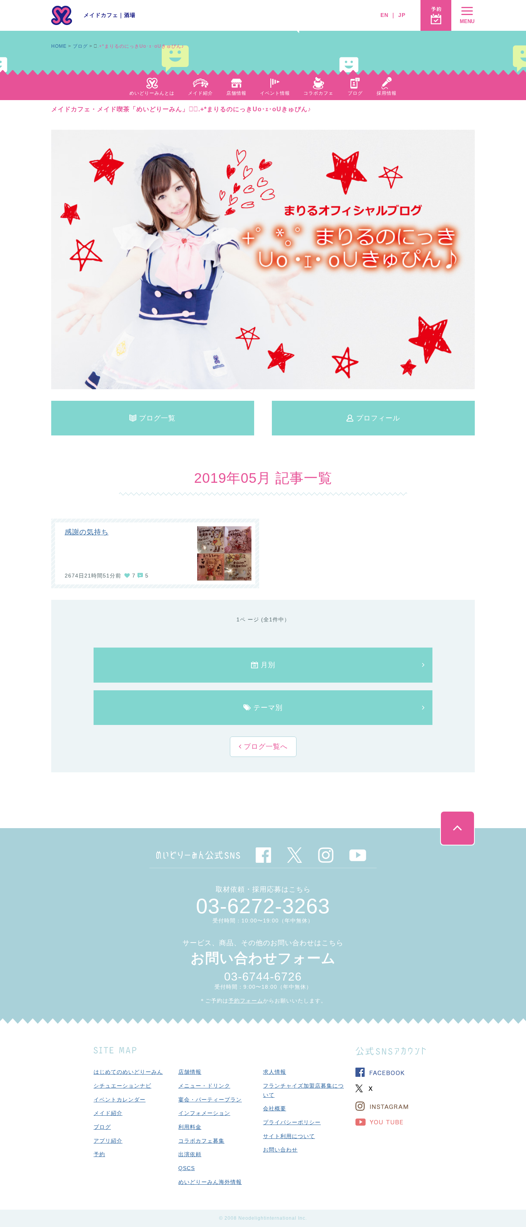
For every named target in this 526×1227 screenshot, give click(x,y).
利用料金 (189, 1127)
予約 (99, 1154)
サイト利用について (289, 1136)
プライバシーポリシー (292, 1122)
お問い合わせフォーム (263, 958)
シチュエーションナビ (122, 1086)
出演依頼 (189, 1154)
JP (401, 15)
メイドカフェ (101, 15)
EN (384, 15)
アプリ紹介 (108, 1141)
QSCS (186, 1168)
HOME (59, 46)
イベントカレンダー (120, 1099)
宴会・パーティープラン (210, 1099)
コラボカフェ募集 (201, 1141)
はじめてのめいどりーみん (128, 1072)
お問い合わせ (280, 1150)
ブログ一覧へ (264, 746)
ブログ (80, 46)
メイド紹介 (108, 1113)
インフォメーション (204, 1113)
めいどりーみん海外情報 (210, 1182)
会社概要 (274, 1108)
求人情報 (274, 1072)
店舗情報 (189, 1072)
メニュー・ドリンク (204, 1086)
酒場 (130, 15)
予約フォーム (245, 1001)
